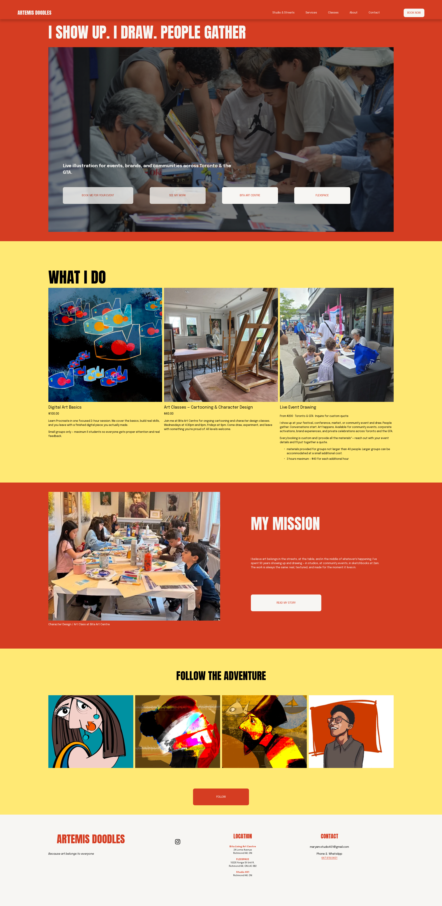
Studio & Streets (283, 12)
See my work (177, 195)
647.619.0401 (329, 858)
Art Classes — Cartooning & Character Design (208, 407)
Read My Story (286, 602)
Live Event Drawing (298, 407)
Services (311, 12)
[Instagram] (177, 841)
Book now (414, 12)
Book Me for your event (98, 195)
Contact (374, 12)
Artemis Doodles (34, 12)
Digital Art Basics (65, 407)
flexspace (322, 195)
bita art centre (250, 195)
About (354, 12)
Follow (221, 796)
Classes (333, 12)
